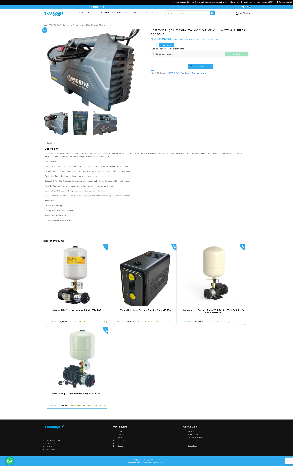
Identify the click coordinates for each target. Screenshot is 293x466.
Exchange (121, 440)
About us (92, 13)
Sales (120, 437)
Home (81, 13)
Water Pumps (105, 13)
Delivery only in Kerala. (273, 2)
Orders (120, 446)
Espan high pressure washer (195, 73)
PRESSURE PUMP (55, 25)
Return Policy (192, 446)
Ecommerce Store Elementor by (146, 462)
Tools (142, 13)
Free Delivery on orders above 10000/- (244, 2)
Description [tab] (51, 143)
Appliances (120, 13)
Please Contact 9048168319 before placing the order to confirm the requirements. (192, 2)
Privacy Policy (193, 434)
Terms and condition (195, 437)
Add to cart (167, 45)
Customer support (194, 440)
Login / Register (244, 13)
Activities (121, 434)
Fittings (132, 13)
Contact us (192, 443)
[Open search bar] (157, 13)
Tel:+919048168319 (96, 7)
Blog (151, 13)
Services (191, 431)
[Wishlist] (244, 7)
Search (212, 13)
